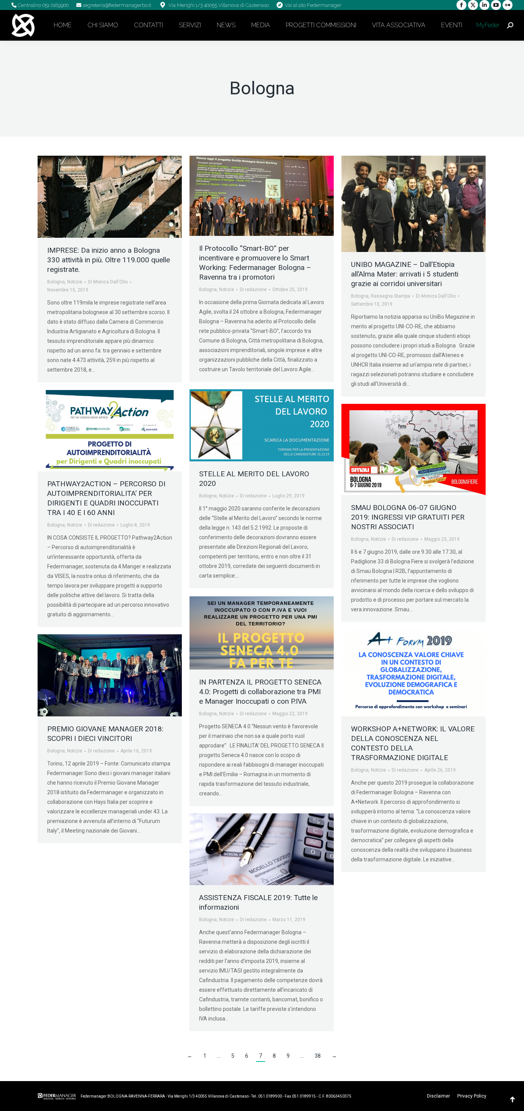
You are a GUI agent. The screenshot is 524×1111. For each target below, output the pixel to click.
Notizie (74, 282)
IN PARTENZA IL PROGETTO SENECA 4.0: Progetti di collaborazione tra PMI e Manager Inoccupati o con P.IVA (260, 692)
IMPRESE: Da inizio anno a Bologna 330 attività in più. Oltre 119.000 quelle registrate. (108, 260)
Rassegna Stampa (390, 296)
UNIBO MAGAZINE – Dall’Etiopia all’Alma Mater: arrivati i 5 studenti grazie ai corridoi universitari (404, 274)
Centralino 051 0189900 (42, 5)
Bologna (56, 282)
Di (108, 282)
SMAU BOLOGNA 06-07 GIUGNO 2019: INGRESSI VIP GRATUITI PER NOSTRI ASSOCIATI (408, 517)
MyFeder (487, 25)
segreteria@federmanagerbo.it (116, 5)
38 (318, 1056)
